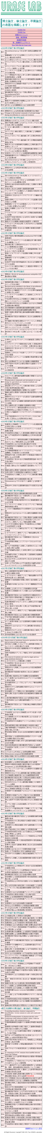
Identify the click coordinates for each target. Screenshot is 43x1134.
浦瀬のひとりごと (21, 35)
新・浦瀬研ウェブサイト (21, 42)
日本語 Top (21, 32)
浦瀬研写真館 (21, 40)
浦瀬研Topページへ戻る (33, 1128)
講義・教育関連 (21, 37)
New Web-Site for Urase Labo (21, 45)
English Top (21, 30)
